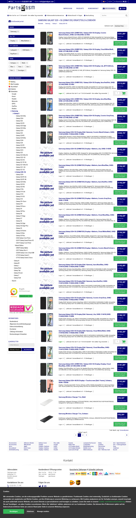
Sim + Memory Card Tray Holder (104, 450)
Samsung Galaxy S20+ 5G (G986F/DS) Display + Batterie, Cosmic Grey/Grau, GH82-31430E (85, 199)
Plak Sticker (101, 446)
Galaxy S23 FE (20, 145)
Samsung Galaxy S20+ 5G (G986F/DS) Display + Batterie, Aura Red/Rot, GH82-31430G (86, 183)
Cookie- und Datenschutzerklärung (112, 502)
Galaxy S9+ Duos (21, 201)
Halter (55, 446)
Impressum (68, 8)
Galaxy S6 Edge (20, 223)
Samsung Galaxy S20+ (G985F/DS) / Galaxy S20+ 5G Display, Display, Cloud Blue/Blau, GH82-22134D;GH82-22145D (85, 365)
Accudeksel (12, 448)
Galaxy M (16, 263)
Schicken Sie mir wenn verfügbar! (120, 43)
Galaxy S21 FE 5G (21, 162)
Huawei (14, 99)
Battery (26, 449)
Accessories (13, 444)
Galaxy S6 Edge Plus (22, 226)
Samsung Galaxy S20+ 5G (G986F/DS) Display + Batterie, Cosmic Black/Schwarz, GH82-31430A (87, 249)
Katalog (12, 82)
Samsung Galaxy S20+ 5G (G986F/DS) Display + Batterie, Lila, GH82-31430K (85, 149)
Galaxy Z (16, 275)
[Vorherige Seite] (75, 435)
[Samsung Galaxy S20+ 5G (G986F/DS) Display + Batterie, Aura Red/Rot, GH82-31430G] (46, 187)
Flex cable (57, 443)
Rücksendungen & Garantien (18, 334)
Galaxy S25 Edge (21, 126)
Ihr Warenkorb (120, 1)
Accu (10, 446)
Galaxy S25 (19, 133)
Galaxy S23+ (19, 150)
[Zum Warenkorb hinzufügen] (123, 93)
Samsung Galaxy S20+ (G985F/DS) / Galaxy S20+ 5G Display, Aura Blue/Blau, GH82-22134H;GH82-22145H (85, 100)
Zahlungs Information (16, 331)
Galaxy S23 (19, 152)
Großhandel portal (16, 21)
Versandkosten (124, 430)
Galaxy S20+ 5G (21, 172)
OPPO (13, 104)
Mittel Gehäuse (87, 449)
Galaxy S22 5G (20, 160)
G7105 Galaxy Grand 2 (22, 255)
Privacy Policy (15, 349)
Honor (14, 96)
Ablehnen (30, 511)
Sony (114, 446)
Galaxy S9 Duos (21, 206)
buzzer (115, 449)
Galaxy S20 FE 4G (21, 179)
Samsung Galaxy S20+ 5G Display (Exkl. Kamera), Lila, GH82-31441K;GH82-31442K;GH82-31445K (85, 315)
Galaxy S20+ (19, 174)
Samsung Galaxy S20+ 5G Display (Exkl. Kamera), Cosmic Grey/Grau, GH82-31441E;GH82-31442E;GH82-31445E (85, 299)
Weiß (25, 63)
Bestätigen (14, 511)
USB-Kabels (27, 50)
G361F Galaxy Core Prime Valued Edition (23, 244)
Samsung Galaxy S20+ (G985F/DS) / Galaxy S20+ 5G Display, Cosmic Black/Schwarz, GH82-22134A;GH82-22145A (82, 34)
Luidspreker (86, 444)
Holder (55, 448)
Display (14, 41)
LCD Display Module (74, 448)
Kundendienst (93, 8)
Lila (28, 67)
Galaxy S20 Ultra (21, 182)
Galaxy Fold (17, 278)
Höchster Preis (119, 26)
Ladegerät (15, 50)
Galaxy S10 (19, 199)
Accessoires (13, 443)
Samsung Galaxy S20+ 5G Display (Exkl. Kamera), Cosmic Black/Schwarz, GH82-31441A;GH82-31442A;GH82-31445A (87, 133)
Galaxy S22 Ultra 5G (22, 155)
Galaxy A (16, 261)
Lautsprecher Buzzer (89, 443)
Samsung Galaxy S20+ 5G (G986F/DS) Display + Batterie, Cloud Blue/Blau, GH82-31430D (87, 216)
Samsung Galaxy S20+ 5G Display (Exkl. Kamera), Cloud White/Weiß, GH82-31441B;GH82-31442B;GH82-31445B (85, 332)
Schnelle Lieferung (96, 469)
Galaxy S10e (19, 189)
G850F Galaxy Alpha (22, 248)
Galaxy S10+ (19, 194)
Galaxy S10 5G (20, 196)
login (123, 8)
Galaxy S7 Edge (20, 216)
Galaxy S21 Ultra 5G (22, 165)
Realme (14, 108)
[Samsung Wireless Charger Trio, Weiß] (46, 402)
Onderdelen (14, 91)
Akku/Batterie (26, 41)
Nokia (100, 443)
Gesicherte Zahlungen (78, 469)
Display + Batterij (44, 448)
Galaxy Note (17, 268)
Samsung (15, 31)
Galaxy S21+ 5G (20, 167)
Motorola (14, 101)
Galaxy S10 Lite (20, 191)
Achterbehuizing (14, 449)
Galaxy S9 (19, 209)
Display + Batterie (44, 446)
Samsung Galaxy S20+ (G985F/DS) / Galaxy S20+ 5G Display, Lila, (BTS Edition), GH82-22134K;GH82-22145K (86, 67)
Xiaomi (14, 281)
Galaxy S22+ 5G (20, 157)
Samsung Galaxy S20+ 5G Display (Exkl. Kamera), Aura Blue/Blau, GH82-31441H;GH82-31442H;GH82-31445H (84, 265)
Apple (25, 446)
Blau (13, 67)
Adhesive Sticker (29, 443)
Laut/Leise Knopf (73, 449)
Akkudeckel (27, 444)
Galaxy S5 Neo (20, 233)
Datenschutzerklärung (16, 326)
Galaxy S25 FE (20, 123)
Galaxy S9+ (19, 204)
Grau (20, 67)
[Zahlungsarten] (92, 473)
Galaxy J (16, 265)
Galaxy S (16, 113)
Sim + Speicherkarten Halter (119, 443)
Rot (13, 70)
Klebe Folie (72, 444)
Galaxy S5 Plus (20, 235)
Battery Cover (43, 443)
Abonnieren (28, 349)
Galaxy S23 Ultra (21, 148)
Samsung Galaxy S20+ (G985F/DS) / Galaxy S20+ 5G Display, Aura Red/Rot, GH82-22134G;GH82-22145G (87, 83)
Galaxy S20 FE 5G (21, 177)
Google (14, 94)
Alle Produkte (14, 84)
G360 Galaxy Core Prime (23, 238)
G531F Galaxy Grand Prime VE (25, 240)
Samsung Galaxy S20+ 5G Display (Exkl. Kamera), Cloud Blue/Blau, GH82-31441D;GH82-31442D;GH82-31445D (84, 348)
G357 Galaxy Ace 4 (21, 250)
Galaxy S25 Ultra (21, 128)
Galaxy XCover (18, 273)
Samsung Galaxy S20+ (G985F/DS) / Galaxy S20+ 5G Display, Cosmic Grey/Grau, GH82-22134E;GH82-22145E (86, 116)
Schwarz (15, 63)
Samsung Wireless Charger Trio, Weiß (72, 397)
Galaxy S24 (19, 143)
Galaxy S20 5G (20, 184)
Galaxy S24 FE (20, 135)
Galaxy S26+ (19, 118)
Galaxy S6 (19, 221)
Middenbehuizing (88, 446)
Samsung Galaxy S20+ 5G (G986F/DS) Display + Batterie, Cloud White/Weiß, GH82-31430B (87, 232)
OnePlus (14, 106)
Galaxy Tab (17, 270)
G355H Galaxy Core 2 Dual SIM (25, 253)
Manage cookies (43, 511)
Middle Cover (87, 448)
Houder (56, 449)
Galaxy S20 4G (20, 187)
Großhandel (110, 8)
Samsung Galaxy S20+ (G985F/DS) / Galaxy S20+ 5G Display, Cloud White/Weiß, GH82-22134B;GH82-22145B (86, 50)
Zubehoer (116, 448)
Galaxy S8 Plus (20, 211)
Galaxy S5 (19, 228)
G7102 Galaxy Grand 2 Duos (24, 257)
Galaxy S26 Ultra (21, 116)
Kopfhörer (15, 54)
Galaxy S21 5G (20, 169)
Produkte (80, 8)
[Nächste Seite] (127, 435)
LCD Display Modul (74, 446)
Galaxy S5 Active (21, 231)
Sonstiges (22, 70)
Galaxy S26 (19, 121)
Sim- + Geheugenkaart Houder (119, 445)
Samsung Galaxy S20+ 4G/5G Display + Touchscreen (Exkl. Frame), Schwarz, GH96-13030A (85, 381)
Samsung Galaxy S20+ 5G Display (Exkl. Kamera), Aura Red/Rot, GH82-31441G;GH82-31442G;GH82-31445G (83, 282)
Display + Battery (44, 449)
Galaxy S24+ (19, 140)
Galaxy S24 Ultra (21, 138)
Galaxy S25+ (19, 130)
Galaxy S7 (19, 218)
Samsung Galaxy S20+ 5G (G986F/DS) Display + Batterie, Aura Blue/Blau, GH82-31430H (86, 166)
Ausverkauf (14, 86)
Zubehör (13, 89)
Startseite (40, 23)
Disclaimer (12, 329)
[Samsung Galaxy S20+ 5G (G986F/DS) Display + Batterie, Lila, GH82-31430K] (46, 154)
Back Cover (27, 448)
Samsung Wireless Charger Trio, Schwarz (73, 414)
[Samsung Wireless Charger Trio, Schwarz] (46, 419)
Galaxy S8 (19, 213)
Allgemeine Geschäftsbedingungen (20, 324)
